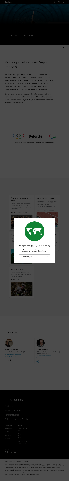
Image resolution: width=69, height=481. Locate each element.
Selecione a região (26, 257)
